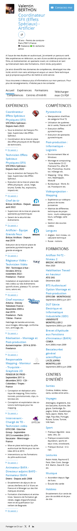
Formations (57, 248)
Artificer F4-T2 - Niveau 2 (55, 257)
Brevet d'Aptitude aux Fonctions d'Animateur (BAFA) (58, 334)
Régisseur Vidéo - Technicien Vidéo (17, 262)
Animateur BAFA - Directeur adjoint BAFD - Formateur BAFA (21, 471)
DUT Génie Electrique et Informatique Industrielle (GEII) (57, 310)
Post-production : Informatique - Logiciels (57, 146)
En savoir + (13, 150)
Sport (49, 427)
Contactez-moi (63, 7)
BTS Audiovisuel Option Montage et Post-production (58, 289)
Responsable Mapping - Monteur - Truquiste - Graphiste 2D (18, 365)
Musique (51, 473)
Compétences (58, 105)
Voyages (51, 398)
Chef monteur (15, 300)
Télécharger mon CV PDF (62, 92)
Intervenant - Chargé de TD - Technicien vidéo (16, 422)
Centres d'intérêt (54, 377)
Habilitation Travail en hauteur (58, 272)
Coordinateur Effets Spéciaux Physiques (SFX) (16, 115)
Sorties (50, 386)
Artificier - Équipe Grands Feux (17, 232)
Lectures (51, 455)
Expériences (17, 105)
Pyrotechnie (53, 112)
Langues (51, 231)
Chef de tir (12, 201)
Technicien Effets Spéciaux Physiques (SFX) (16, 159)
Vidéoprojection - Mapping (57, 193)
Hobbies (51, 489)
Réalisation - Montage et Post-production (22, 340)
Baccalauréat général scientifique (54, 353)
